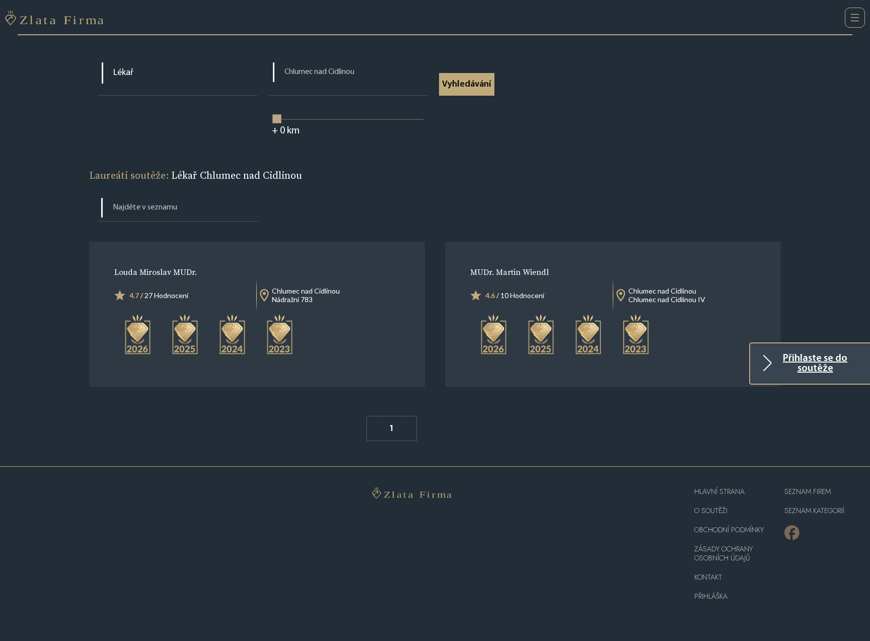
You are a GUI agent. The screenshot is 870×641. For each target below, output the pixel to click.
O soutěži (711, 511)
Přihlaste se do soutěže (815, 363)
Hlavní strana (719, 491)
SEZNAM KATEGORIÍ (814, 511)
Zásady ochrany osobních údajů (723, 553)
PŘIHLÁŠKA (711, 596)
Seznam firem (807, 491)
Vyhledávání (466, 84)
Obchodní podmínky (729, 530)
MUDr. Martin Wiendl (509, 271)
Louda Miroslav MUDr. (155, 271)
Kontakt (708, 577)
